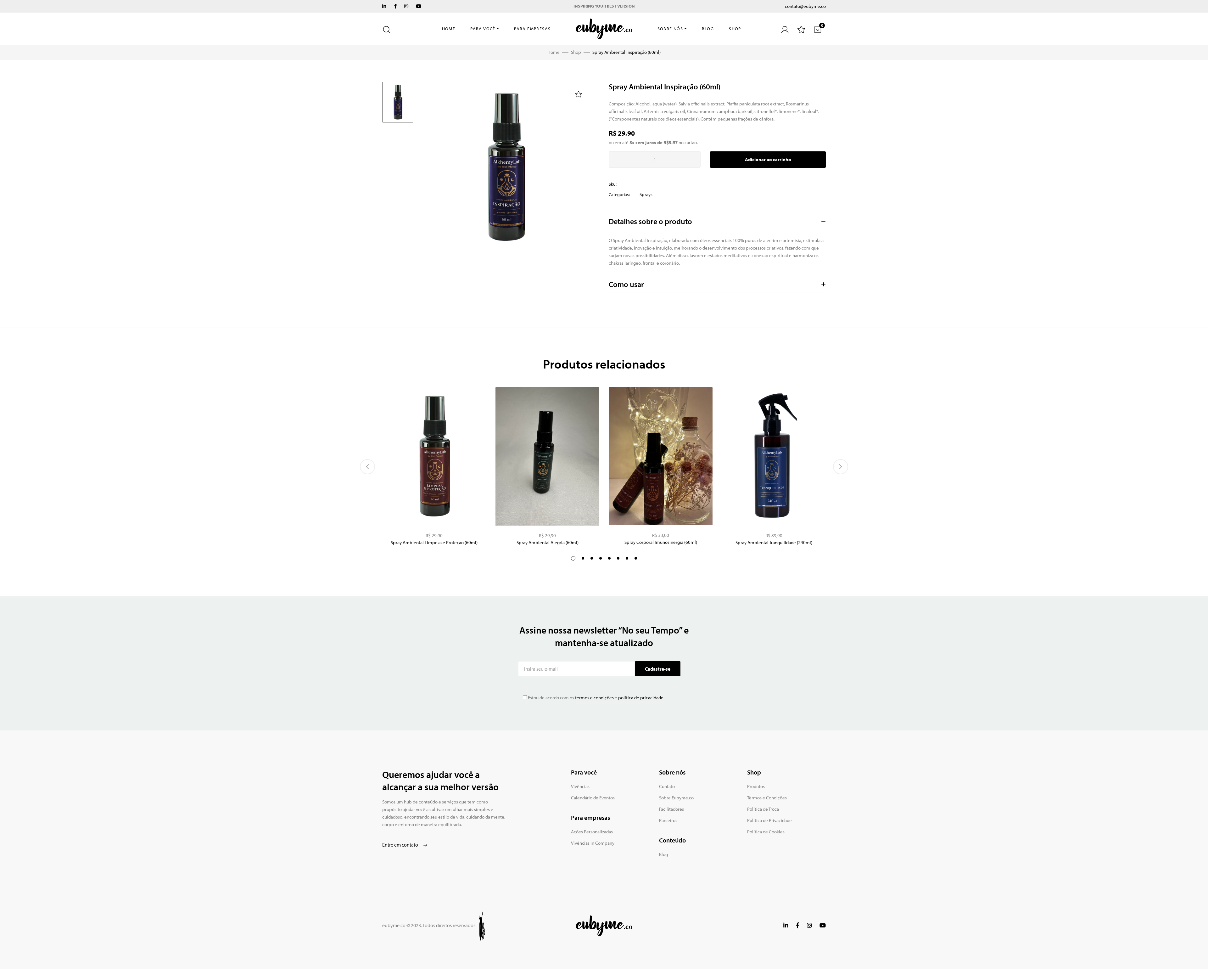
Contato (667, 786)
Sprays (646, 194)
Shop (735, 28)
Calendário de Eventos (593, 798)
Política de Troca (763, 809)
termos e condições (594, 698)
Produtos (756, 786)
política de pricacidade (640, 698)
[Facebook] (395, 6)
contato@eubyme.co (805, 6)
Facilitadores (671, 809)
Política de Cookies (766, 832)
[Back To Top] (1190, 951)
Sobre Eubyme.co (676, 798)
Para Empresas (532, 28)
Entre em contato (400, 845)
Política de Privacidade (769, 820)
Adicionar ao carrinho (768, 159)
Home (449, 28)
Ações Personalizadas (592, 832)
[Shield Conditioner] (434, 456)
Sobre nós (670, 28)
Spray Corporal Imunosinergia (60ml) (660, 542)
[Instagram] (406, 6)
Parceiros (668, 820)
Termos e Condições (767, 798)
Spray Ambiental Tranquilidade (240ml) (773, 542)
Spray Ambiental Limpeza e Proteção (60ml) (434, 542)
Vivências (580, 786)
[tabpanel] (660, 467)
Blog (708, 28)
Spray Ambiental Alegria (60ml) (548, 542)
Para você (482, 28)
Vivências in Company (592, 843)
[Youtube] (418, 6)
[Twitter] (384, 6)
